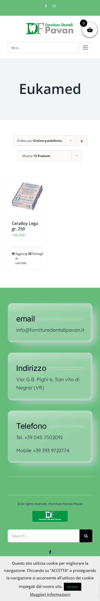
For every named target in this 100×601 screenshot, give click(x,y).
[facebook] (50, 552)
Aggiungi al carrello (21, 258)
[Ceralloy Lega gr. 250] (27, 196)
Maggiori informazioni (50, 594)
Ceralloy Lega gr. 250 (25, 226)
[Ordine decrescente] (82, 140)
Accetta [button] (72, 586)
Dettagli (37, 253)
